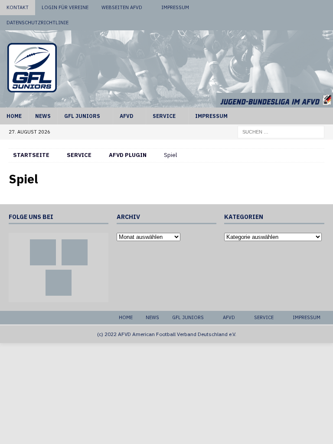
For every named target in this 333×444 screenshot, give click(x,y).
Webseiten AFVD (121, 7)
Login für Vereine (65, 7)
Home (14, 116)
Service (164, 116)
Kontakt (18, 7)
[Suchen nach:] (281, 131)
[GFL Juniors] (166, 102)
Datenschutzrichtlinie (38, 23)
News (43, 116)
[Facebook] (292, 7)
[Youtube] (325, 7)
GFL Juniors (82, 116)
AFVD (126, 116)
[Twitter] (309, 7)
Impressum (175, 7)
